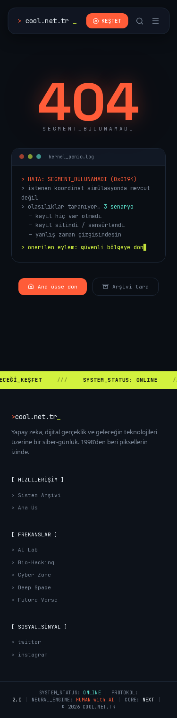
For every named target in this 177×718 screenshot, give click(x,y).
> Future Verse (34, 599)
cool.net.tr (46, 21)
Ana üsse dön (57, 286)
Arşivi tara (130, 286)
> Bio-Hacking (32, 562)
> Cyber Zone (31, 574)
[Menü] (155, 21)
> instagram (29, 654)
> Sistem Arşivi (36, 495)
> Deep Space (31, 587)
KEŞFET (111, 21)
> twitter (26, 642)
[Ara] (139, 21)
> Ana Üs (24, 507)
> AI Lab (24, 549)
